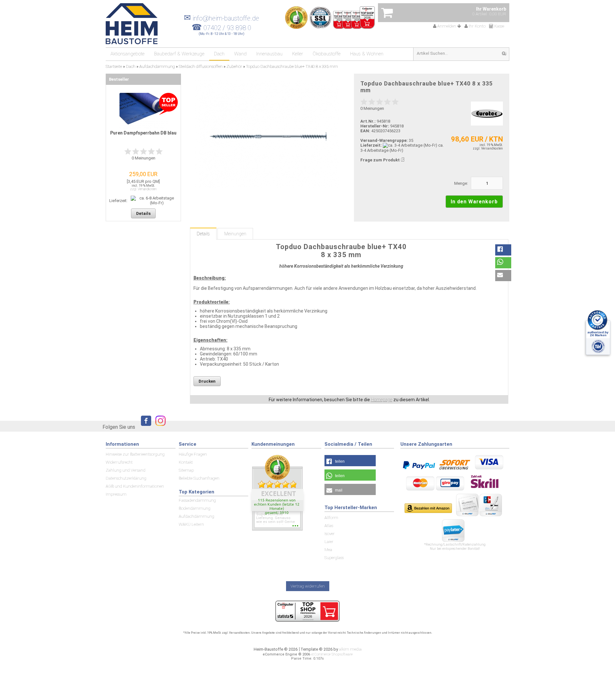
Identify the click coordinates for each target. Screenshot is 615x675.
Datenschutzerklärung (126, 478)
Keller (297, 54)
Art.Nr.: (368, 121)
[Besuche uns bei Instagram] (159, 426)
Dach (219, 54)
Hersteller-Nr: (374, 126)
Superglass (334, 557)
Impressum (116, 494)
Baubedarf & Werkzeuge (179, 54)
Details (203, 233)
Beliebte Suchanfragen (199, 478)
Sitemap (186, 470)
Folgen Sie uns (118, 427)
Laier (328, 541)
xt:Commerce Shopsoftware (332, 654)
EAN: (365, 130)
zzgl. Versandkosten (488, 148)
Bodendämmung (194, 508)
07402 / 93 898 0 (227, 28)
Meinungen (235, 233)
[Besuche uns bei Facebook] (144, 426)
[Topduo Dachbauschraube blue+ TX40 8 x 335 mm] (266, 134)
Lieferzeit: (371, 145)
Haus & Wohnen (366, 54)
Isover (329, 533)
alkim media (350, 649)
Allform (331, 517)
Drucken (207, 381)
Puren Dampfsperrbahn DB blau (143, 132)
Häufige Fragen (193, 454)
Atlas (328, 525)
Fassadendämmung (197, 500)
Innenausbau (269, 54)
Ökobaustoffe (326, 54)
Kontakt (186, 462)
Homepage (381, 399)
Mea (328, 549)
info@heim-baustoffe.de (221, 18)
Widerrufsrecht (119, 462)
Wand (240, 54)
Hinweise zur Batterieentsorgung (135, 454)
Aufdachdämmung (196, 516)
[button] (503, 250)
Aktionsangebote (127, 54)
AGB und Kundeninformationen (135, 486)
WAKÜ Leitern (191, 524)
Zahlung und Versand (125, 470)
